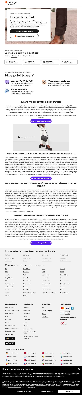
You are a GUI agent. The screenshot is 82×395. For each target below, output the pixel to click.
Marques (26, 326)
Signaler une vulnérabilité (11, 328)
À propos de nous (9, 307)
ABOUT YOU (45, 317)
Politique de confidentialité (12, 310)
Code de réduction (28, 329)
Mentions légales (9, 313)
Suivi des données (10, 325)
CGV (6, 316)
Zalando (44, 314)
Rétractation (8, 319)
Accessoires (27, 313)
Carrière (7, 322)
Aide (43, 307)
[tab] (7, 56)
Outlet (25, 323)
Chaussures (27, 310)
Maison (25, 316)
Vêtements (26, 307)
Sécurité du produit (10, 331)
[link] (13, 62)
